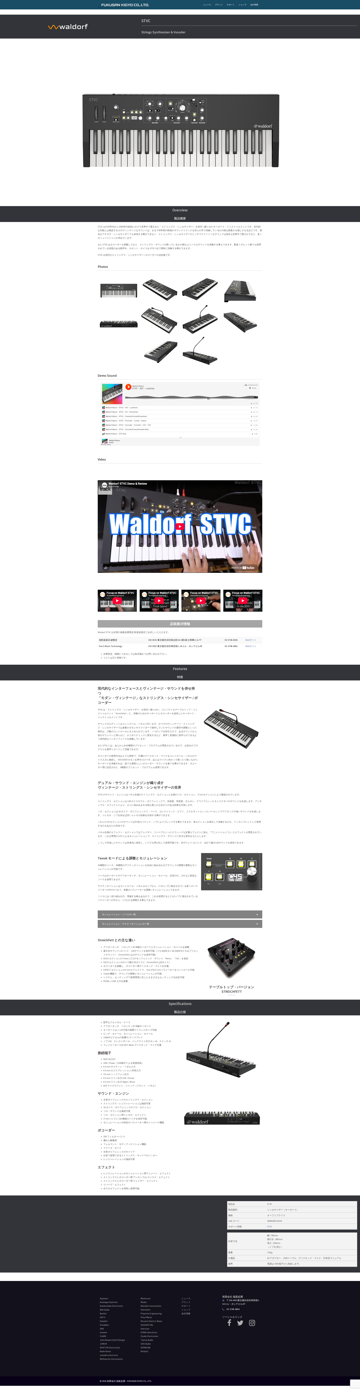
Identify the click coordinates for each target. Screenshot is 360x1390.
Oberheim (145, 1309)
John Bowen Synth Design (112, 1340)
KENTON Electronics (110, 1347)
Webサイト (250, 640)
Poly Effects (146, 1317)
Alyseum (104, 1298)
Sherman (145, 1328)
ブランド (219, 4)
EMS (102, 1328)
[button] (180, 914)
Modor (144, 1302)
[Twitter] (240, 1324)
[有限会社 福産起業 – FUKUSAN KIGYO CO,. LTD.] (125, 4)
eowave (103, 1332)
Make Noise (105, 1351)
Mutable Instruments (151, 1305)
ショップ (242, 4)
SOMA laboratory (149, 1332)
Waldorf (144, 1351)
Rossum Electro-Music (151, 1321)
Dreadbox (104, 1324)
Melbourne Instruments (111, 1359)
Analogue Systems (109, 1302)
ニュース (207, 4)
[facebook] (229, 1324)
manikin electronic (109, 1355)
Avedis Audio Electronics (111, 1305)
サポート (231, 4)
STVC (269, 1226)
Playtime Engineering (151, 1313)
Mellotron (145, 1298)
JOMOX (103, 1343)
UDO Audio (146, 1343)
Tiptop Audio (147, 1340)
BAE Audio (105, 1309)
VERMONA (145, 1347)
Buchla (103, 1313)
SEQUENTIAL (147, 1324)
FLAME (103, 1336)
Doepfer (104, 1321)
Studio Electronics (149, 1336)
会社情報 (254, 4)
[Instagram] (252, 1324)
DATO (102, 1317)
